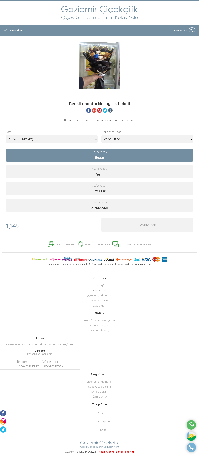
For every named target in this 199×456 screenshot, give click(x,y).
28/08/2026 (99, 155)
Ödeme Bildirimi (99, 300)
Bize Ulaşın (99, 305)
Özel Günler (99, 396)
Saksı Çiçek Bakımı (99, 386)
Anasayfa (99, 285)
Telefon (22, 361)
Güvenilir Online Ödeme (97, 244)
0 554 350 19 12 (180, 30)
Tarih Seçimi (99, 202)
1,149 (16, 225)
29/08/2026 (99, 171)
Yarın (99, 174)
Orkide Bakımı (99, 391)
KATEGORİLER (16, 30)
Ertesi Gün (99, 191)
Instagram (104, 421)
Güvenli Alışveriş (99, 330)
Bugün (99, 158)
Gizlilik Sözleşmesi (99, 325)
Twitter (103, 429)
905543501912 (52, 363)
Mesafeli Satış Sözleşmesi (99, 320)
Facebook (104, 413)
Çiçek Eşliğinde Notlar (99, 295)
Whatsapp (50, 361)
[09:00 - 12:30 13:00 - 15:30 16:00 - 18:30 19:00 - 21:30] (147, 139)
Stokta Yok (147, 225)
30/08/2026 (99, 188)
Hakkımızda (99, 290)
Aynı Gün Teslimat (65, 244)
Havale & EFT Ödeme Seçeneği (135, 244)
